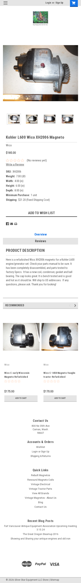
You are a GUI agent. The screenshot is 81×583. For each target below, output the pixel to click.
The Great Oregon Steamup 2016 (40, 534)
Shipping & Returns (40, 456)
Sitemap (54, 579)
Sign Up (59, 2)
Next (75, 73)
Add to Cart (21, 398)
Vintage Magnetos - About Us (40, 498)
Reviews (40, 241)
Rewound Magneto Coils (40, 479)
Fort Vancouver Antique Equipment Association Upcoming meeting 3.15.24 (40, 528)
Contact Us (40, 507)
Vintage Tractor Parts (40, 489)
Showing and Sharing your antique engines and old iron (40, 538)
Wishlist (40, 447)
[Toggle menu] (5, 5)
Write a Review (15, 164)
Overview (40, 234)
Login (48, 2)
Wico (6, 364)
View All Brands (40, 493)
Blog (40, 502)
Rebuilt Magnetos (40, 475)
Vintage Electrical (40, 484)
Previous (6, 73)
